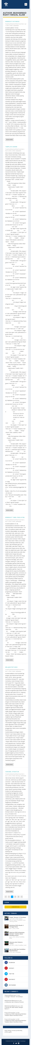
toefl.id (13, 1033)
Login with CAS (15, 907)
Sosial (24, 920)
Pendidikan (19, 920)
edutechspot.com (17, 1032)
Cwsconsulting (9, 995)
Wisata (15, 921)
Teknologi (17, 775)
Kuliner (15, 920)
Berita (17, 937)
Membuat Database (12, 21)
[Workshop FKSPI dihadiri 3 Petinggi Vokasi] (7, 926)
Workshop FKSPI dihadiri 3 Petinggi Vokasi (16, 926)
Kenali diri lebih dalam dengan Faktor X (14, 1008)
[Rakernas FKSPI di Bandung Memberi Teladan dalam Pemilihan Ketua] (7, 933)
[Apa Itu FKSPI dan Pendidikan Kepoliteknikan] (7, 950)
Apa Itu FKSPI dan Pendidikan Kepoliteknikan (17, 949)
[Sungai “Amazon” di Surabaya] (7, 918)
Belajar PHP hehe (11, 667)
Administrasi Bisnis (10, 1000)
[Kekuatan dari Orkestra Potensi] (7, 943)
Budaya (20, 919)
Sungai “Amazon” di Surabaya (17, 917)
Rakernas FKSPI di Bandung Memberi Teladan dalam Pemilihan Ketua (16, 934)
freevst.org (8, 1033)
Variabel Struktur (12, 772)
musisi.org (18, 1033)
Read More (9, 139)
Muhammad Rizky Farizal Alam (17, 24)
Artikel (11, 25)
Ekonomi (11, 920)
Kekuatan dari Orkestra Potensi (15, 942)
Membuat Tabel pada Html (15, 517)
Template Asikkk (11, 147)
